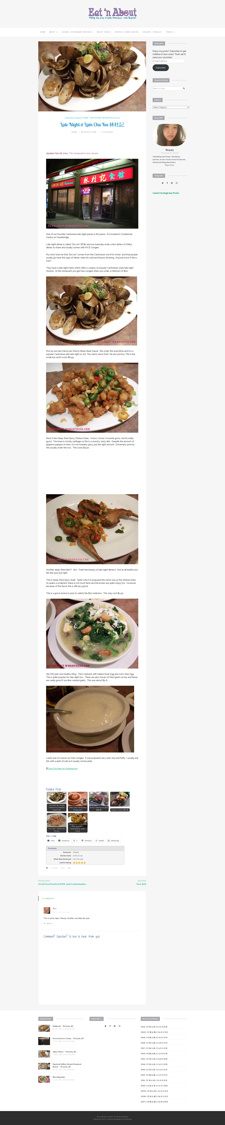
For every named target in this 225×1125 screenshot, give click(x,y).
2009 (143, 1091)
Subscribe (161, 67)
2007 (143, 1102)
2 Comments (108, 132)
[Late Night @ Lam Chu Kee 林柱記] (92, 76)
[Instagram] (176, 183)
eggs (69, 868)
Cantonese (69, 118)
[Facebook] (167, 183)
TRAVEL (169, 32)
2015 (143, 1059)
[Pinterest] (171, 183)
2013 (143, 1069)
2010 (143, 1086)
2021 (143, 1027)
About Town (103, 32)
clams (62, 868)
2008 (143, 1096)
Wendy (74, 132)
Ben (55, 908)
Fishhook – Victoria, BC (63, 1026)
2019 (143, 1037)
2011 (143, 1080)
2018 (143, 1043)
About (52, 32)
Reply (49, 923)
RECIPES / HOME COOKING (127, 32)
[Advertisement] (92, 144)
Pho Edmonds (59, 1077)
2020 (143, 1032)
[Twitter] (162, 183)
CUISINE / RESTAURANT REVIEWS (76, 32)
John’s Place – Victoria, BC (64, 1052)
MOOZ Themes (107, 1119)
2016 (143, 1053)
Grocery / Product (152, 32)
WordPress (127, 1119)
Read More (169, 165)
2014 (143, 1064)
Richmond (115, 118)
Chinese (77, 118)
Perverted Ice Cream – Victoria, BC (68, 1038)
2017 (143, 1048)
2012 (143, 1075)
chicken (55, 868)
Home (42, 32)
